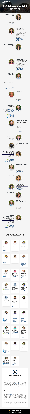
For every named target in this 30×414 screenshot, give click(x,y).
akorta (13, 55)
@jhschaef (13, 86)
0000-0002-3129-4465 (19, 69)
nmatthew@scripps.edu (19, 188)
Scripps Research (12, 110)
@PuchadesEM (23, 320)
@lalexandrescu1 (12, 226)
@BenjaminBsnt (23, 278)
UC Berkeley (12, 111)
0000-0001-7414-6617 (19, 172)
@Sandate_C (14, 320)
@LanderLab (12, 115)
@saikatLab (5, 350)
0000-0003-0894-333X (11, 225)
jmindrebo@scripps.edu (19, 129)
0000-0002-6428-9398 (11, 159)
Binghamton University (11, 109)
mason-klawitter (15, 261)
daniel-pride (5, 276)
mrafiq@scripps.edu (19, 100)
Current (11, 9)
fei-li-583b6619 (23, 349)
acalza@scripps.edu (11, 139)
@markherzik (14, 334)
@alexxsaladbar (12, 160)
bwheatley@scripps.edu (19, 171)
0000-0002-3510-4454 (19, 39)
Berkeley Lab (8, 111)
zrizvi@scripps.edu (19, 38)
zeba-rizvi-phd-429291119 (20, 41)
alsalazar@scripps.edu (11, 158)
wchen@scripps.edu (11, 23)
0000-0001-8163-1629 (11, 85)
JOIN (19, 9)
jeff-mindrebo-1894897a (19, 131)
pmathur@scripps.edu (19, 68)
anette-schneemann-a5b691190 (20, 211)
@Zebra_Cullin (18, 40)
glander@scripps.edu (11, 113)
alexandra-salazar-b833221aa (10, 161)
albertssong (23, 290)
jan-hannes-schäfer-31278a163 (10, 88)
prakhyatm (17, 70)
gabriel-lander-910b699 (11, 117)
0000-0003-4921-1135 (11, 114)
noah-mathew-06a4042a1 (19, 189)
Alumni (15, 9)
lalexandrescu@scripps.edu (10, 224)
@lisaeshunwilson (23, 263)
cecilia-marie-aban (11, 180)
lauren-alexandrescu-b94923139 (9, 227)
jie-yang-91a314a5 (15, 249)
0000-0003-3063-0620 (19, 130)
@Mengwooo (5, 319)
